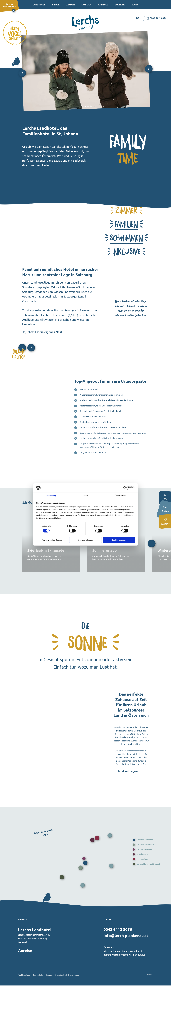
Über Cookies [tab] (120, 496)
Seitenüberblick (61, 975)
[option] (85, 71)
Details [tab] (85, 496)
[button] (126, 211)
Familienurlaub (24, 975)
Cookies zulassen (119, 540)
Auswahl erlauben (85, 540)
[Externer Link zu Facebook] (104, 962)
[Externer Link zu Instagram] (108, 962)
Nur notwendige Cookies (52, 540)
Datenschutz (38, 975)
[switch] (72, 530)
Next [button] (149, 69)
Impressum (74, 975)
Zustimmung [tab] (50, 496)
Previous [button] (22, 73)
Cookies (49, 975)
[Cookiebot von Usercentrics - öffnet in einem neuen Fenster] (125, 488)
